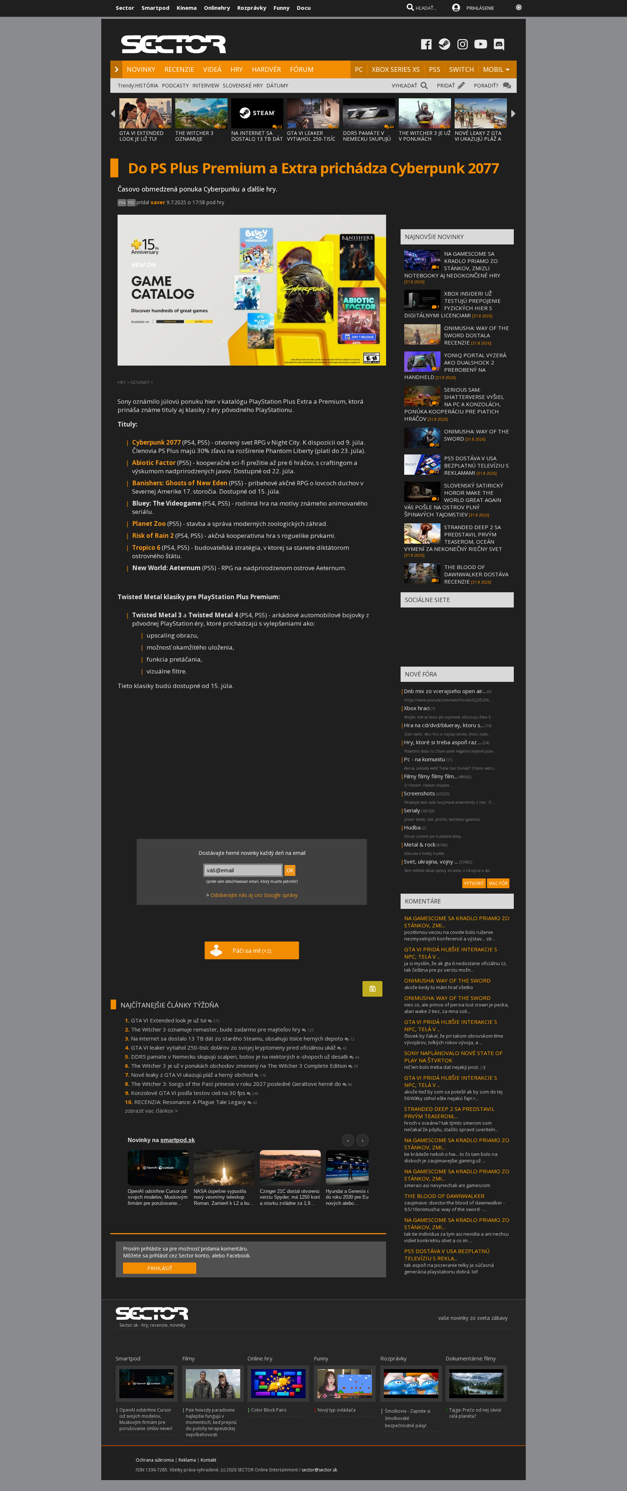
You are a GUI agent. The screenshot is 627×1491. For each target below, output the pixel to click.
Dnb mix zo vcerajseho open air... (445, 691)
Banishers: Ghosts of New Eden (180, 483)
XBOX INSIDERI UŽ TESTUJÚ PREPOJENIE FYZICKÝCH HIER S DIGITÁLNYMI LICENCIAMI (452, 304)
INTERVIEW (205, 85)
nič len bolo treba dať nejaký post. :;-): (445, 1067)
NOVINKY (141, 69)
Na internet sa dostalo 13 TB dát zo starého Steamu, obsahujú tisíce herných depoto (243, 1038)
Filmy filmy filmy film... (430, 776)
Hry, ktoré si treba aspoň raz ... (442, 742)
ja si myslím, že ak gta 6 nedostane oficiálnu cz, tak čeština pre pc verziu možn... (455, 966)
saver (158, 202)
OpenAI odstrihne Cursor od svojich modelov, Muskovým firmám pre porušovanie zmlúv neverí (145, 1419)
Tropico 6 (146, 547)
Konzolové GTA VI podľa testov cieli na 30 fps (195, 1092)
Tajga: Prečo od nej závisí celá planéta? (475, 1413)
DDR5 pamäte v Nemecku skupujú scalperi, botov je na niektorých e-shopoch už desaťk (245, 1056)
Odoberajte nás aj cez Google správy (254, 894)
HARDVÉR (266, 69)
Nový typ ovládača (336, 1410)
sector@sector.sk (319, 1470)
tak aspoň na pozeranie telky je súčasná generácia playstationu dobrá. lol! (449, 1268)
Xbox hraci (417, 708)
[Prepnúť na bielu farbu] (519, 7)
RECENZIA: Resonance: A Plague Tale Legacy (195, 1101)
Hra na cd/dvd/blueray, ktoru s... (444, 725)
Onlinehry (217, 7)
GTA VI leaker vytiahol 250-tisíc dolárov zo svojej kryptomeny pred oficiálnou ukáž (239, 1047)
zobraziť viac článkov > (151, 1110)
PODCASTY (175, 85)
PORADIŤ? (486, 85)
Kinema (187, 7)
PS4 (122, 202)
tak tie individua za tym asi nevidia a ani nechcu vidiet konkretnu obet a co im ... (456, 1237)
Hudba (412, 827)
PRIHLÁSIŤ (159, 1268)
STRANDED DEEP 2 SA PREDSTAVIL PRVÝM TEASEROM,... (449, 1112)
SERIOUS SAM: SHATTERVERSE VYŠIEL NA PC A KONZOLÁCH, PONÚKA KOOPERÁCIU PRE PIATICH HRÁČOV (454, 404)
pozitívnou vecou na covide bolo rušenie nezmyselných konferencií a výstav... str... (449, 935)
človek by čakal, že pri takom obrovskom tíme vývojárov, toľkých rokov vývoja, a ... (453, 1039)
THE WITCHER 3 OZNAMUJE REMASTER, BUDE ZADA (197, 141)
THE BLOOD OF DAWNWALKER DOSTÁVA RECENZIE (476, 574)
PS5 (434, 69)
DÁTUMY (277, 85)
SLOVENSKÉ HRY (243, 85)
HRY (236, 69)
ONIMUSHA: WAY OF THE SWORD (447, 980)
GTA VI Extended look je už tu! (175, 1020)
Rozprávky (251, 7)
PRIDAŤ (446, 85)
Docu (304, 7)
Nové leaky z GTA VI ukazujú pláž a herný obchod (198, 1074)
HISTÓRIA (146, 85)
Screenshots (419, 793)
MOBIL (493, 69)
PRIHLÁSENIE (480, 8)
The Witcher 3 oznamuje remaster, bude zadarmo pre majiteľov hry (222, 1029)
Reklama (187, 1460)
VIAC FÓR (498, 883)
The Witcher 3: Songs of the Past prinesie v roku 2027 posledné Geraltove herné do (241, 1083)
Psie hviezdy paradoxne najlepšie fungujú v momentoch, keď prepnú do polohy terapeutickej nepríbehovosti (211, 1422)
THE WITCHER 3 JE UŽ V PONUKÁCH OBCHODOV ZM (425, 138)
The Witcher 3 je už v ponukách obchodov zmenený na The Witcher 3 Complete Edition (244, 1065)
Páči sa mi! (252, 951)
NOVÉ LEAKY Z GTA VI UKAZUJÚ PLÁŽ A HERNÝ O (478, 138)
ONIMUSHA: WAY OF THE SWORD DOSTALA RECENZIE (476, 335)
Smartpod (155, 7)
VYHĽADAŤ (404, 85)
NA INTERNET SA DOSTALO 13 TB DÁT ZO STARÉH (257, 138)
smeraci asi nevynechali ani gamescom (447, 1185)
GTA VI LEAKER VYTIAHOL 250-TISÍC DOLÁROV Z (311, 138)
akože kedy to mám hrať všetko (438, 987)
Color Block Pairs (268, 1410)
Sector (125, 7)
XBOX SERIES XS (396, 69)
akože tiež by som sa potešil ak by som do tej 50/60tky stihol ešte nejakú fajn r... (453, 1094)
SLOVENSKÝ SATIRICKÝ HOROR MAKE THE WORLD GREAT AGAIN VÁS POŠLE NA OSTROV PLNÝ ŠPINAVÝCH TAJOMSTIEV (453, 500)
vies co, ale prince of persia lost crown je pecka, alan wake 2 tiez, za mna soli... (456, 1007)
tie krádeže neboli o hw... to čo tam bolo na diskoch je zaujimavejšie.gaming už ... (450, 1157)
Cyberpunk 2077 (156, 442)
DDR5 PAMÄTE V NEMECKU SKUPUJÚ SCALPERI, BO (367, 138)
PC (359, 69)
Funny (282, 7)
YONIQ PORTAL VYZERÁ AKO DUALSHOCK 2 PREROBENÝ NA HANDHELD (455, 365)
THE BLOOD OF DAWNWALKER (444, 1195)
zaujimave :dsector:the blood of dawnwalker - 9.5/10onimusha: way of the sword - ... (454, 1205)
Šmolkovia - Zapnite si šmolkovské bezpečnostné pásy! (407, 1418)
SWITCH (461, 69)
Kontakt (208, 1460)
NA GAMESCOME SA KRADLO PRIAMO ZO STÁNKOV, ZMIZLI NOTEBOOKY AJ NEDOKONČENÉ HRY (452, 264)
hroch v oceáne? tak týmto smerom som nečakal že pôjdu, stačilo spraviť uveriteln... (451, 1126)
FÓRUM (302, 69)
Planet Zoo (149, 523)
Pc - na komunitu (424, 759)
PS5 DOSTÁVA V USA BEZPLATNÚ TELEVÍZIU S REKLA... (446, 1254)
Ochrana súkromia (155, 1460)
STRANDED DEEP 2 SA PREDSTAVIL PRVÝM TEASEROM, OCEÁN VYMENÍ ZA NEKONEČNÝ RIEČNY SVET (453, 537)
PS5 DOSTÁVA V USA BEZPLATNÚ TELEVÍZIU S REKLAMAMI (476, 465)
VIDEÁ (212, 69)
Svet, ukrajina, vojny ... (431, 861)
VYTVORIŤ (474, 883)
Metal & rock (419, 844)
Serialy (412, 810)
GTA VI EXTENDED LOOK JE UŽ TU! (141, 135)
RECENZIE (179, 69)
